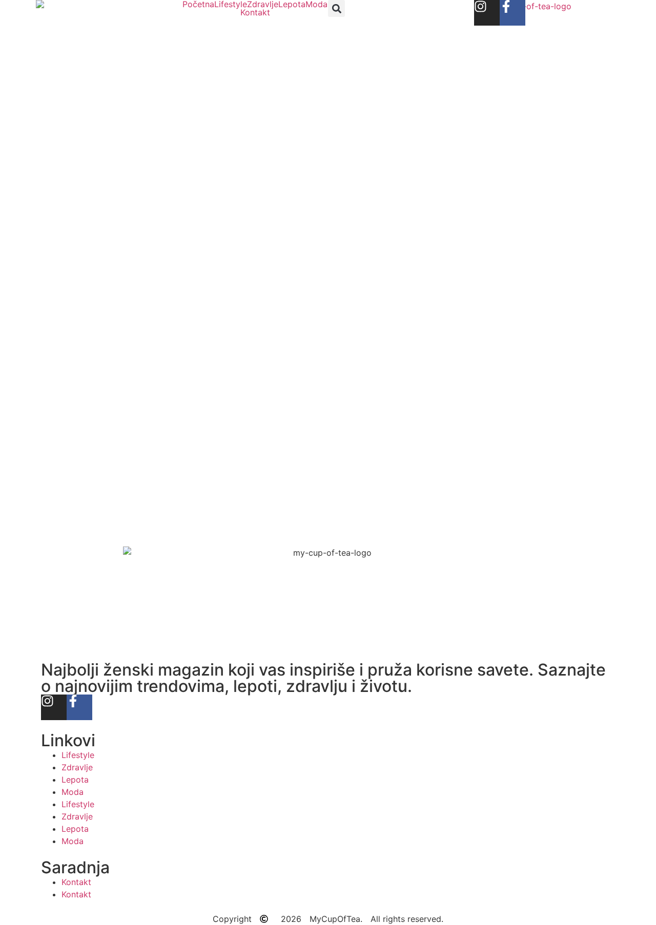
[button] (336, 8)
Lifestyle (230, 4)
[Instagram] (487, 13)
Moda (316, 4)
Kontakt (255, 12)
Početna (198, 4)
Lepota (291, 4)
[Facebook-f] (512, 13)
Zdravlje (262, 4)
